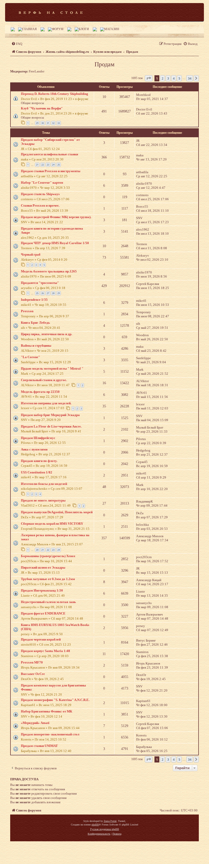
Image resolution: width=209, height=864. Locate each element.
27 (48, 293)
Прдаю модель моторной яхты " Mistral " (52, 368)
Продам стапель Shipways (40, 194)
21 (37, 164)
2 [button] (162, 78)
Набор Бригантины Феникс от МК (46, 711)
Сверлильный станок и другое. (44, 380)
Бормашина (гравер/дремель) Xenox (48, 556)
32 (53, 123)
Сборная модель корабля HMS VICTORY (52, 523)
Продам (104, 64)
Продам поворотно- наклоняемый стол (50, 734)
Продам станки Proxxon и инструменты (50, 171)
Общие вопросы (32, 103)
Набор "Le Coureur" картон (42, 182)
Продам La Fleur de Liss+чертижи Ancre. (51, 426)
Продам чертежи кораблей (41, 639)
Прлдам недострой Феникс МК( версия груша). (56, 217)
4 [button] (174, 78)
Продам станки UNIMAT (39, 746)
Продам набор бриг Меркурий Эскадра (50, 415)
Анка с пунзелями (34, 449)
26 (42, 293)
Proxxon (27, 311)
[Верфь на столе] (50, 12)
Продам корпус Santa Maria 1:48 (45, 651)
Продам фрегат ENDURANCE (43, 613)
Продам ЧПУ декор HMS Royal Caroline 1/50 (55, 243)
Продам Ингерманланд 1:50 (42, 590)
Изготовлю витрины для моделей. (46, 403)
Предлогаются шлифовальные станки (49, 154)
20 (37, 550)
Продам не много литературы (43, 500)
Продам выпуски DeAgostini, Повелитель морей (57, 512)
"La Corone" (30, 357)
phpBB (95, 824)
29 (37, 123)
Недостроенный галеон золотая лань (48, 602)
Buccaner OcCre (33, 674)
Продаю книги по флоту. (39, 461)
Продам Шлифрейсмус (38, 438)
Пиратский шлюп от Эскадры (43, 567)
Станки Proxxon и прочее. (40, 205)
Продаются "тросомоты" (40, 283)
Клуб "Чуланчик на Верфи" (42, 108)
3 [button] (168, 78)
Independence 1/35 (34, 300)
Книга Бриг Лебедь (35, 322)
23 (48, 164)
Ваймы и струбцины (36, 345)
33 (58, 123)
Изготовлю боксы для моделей (44, 484)
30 (42, 123)
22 (42, 164)
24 (53, 164)
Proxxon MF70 (32, 662)
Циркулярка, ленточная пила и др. (46, 334)
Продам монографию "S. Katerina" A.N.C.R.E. (55, 700)
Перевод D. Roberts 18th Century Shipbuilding (54, 94)
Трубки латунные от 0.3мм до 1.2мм (48, 579)
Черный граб (31, 254)
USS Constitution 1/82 (36, 472)
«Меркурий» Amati (35, 723)
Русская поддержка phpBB (104, 829)
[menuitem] (16, 43)
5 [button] (179, 78)
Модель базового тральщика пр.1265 (49, 271)
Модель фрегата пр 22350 (40, 392)
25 (58, 164)
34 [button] (189, 78)
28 (53, 293)
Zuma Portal (110, 821)
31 (48, 123)
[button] (148, 78)
